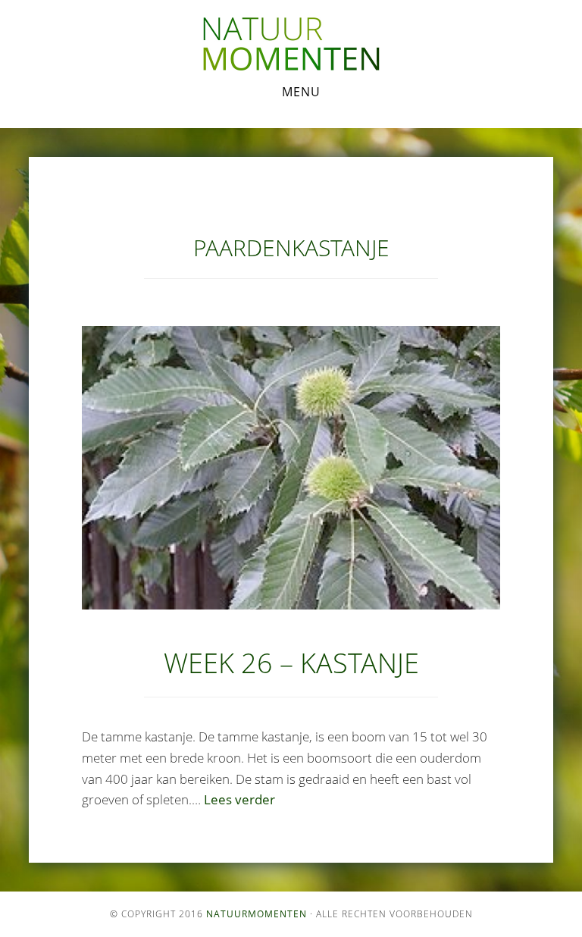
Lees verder (239, 799)
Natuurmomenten (256, 913)
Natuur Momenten (291, 44)
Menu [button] (301, 91)
